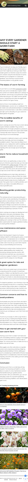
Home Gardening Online (13, 5)
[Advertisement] (14, 24)
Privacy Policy (13, 479)
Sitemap (6, 479)
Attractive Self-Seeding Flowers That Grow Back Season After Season (13, 472)
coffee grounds (13, 165)
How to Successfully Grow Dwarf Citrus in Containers (12, 405)
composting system (21, 89)
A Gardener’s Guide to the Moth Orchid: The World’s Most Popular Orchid (13, 449)
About (20, 478)
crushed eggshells (8, 166)
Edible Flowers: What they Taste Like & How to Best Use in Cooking (13, 427)
